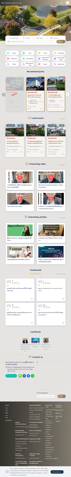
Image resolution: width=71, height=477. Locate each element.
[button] (68, 23)
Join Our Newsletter (42, 393)
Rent (6, 410)
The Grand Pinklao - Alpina (22, 426)
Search (61, 41)
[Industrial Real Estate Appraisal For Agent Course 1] (46, 340)
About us (58, 413)
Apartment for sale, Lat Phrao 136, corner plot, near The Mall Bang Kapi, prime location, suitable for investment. (35, 96)
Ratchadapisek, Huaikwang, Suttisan (50, 438)
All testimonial (60, 273)
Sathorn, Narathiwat (35, 430)
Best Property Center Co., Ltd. (11, 3)
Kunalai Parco (33, 466)
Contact (58, 421)
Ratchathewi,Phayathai (22, 439)
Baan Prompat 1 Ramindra (36, 408)
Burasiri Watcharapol (35, 419)
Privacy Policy (59, 410)
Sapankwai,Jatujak (34, 439)
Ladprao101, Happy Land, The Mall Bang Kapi (21, 463)
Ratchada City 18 (19, 435)
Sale (6, 408)
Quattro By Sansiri (34, 458)
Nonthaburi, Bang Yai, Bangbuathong (50, 445)
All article (62, 217)
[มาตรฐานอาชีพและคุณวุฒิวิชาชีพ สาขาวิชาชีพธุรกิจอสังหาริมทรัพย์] (25, 340)
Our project (8, 420)
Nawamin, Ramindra (35, 405)
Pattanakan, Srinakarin (36, 422)
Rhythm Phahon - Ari (34, 441)
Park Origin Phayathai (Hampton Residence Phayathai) (21, 444)
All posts (62, 118)
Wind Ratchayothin (20, 458)
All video (62, 164)
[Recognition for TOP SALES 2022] (35, 340)
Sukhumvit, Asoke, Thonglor (48, 432)
